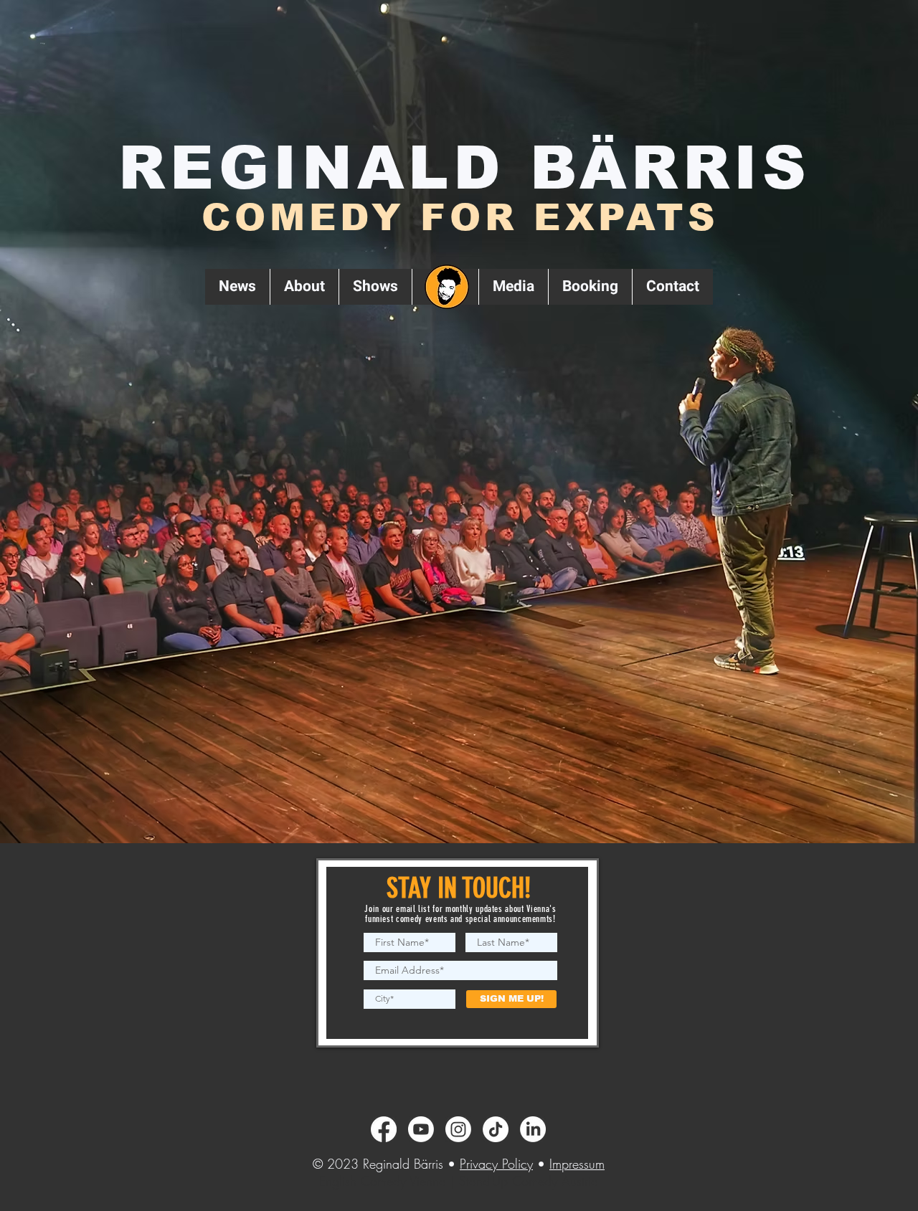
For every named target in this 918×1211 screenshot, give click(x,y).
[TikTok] (495, 1129)
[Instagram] (458, 1129)
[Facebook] (384, 1129)
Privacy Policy (496, 1163)
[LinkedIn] (533, 1129)
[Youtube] (421, 1129)
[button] (375, 287)
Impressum (577, 1163)
